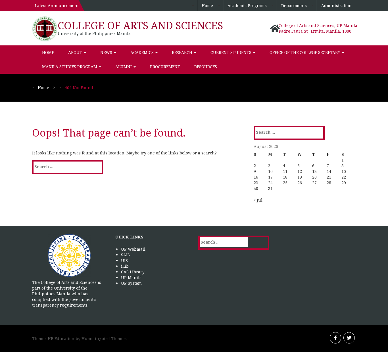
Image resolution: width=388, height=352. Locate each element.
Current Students (231, 52)
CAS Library (133, 272)
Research (182, 52)
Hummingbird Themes (104, 338)
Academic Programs (247, 5)
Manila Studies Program (70, 66)
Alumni (124, 66)
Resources (205, 66)
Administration (336, 5)
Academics (142, 52)
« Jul (258, 200)
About (75, 52)
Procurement (165, 66)
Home (207, 5)
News (106, 52)
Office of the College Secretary (305, 52)
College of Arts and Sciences (140, 25)
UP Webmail (133, 249)
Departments (294, 5)
